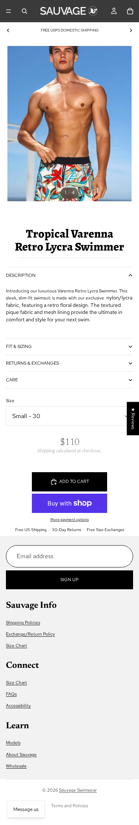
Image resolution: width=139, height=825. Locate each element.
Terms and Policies (69, 806)
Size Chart (16, 646)
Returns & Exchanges (32, 363)
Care (12, 380)
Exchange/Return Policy (30, 634)
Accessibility (18, 706)
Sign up (69, 579)
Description (21, 275)
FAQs (11, 694)
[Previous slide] (8, 30)
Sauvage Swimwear (78, 790)
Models (13, 743)
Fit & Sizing (19, 346)
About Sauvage (21, 754)
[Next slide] (131, 30)
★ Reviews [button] (133, 418)
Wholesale (16, 766)
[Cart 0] (130, 11)
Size (10, 401)
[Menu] (8, 11)
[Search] (24, 11)
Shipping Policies (23, 622)
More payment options (69, 519)
